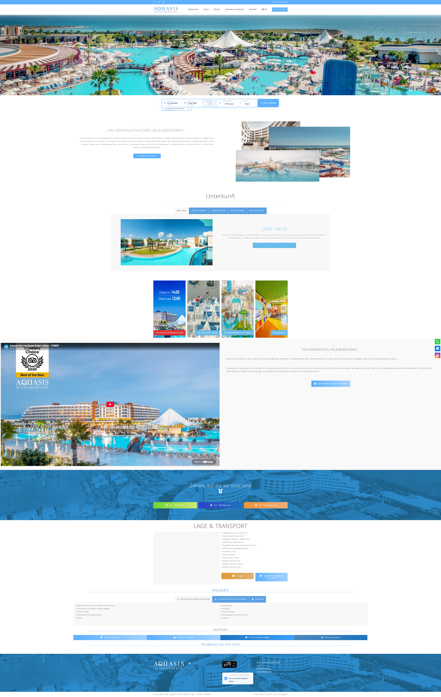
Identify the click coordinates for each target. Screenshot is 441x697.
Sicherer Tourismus (332, 637)
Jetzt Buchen (269, 103)
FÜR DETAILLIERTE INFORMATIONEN (274, 245)
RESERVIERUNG (280, 9)
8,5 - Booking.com (222, 505)
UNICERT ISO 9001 (111, 637)
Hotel (206, 9)
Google (239, 576)
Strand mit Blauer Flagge (258, 637)
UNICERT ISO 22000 (185, 637)
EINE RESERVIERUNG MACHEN (332, 384)
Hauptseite (193, 9)
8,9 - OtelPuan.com (267, 505)
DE (163, 2)
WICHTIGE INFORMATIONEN (169, 333)
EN (159, 2)
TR (154, 2)
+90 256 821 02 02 (280, 2)
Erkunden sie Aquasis (234, 9)
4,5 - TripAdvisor (177, 505)
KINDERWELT (279, 333)
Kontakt (253, 9)
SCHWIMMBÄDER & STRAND (237, 333)
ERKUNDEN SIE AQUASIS (147, 156)
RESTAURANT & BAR (207, 333)
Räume (217, 9)
